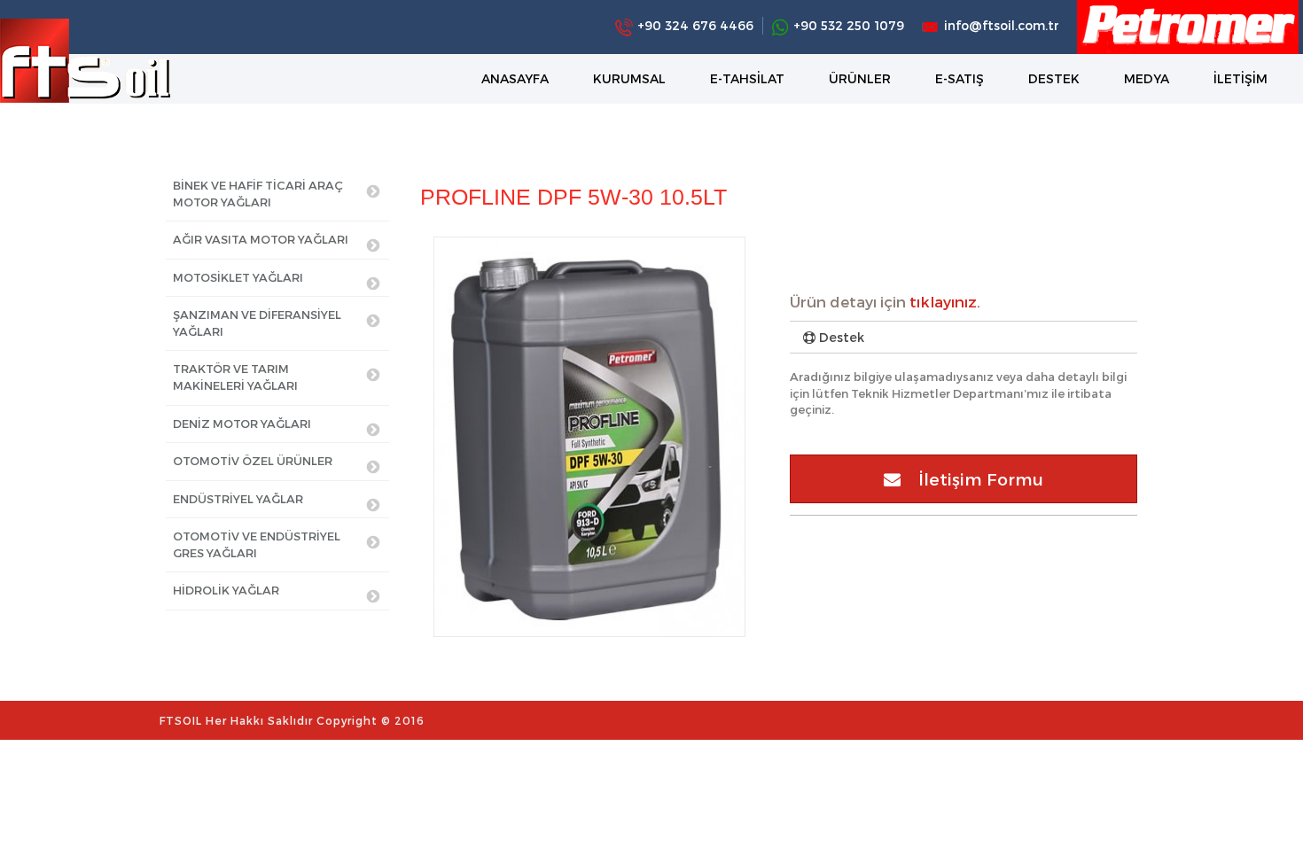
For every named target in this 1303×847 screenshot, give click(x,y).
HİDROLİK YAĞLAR (226, 590)
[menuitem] (515, 79)
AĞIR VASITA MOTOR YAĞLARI (260, 239)
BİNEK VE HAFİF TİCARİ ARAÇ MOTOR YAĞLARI (258, 193)
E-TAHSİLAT (747, 78)
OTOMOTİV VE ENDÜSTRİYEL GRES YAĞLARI (256, 544)
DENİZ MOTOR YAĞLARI (242, 423)
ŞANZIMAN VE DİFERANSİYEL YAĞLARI (257, 322)
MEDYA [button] (1146, 78)
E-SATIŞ (959, 78)
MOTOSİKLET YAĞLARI (238, 277)
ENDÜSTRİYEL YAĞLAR (238, 499)
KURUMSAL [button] (629, 78)
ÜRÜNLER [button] (860, 78)
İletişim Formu (972, 479)
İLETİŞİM (1240, 78)
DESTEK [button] (1054, 78)
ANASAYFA (515, 78)
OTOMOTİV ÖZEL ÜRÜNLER (252, 461)
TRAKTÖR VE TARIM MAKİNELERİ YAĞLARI (235, 376)
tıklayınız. (944, 301)
